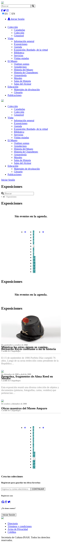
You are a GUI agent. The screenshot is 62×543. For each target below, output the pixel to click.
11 (34, 260)
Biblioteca (19, 52)
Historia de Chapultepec (26, 72)
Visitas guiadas (21, 58)
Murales (18, 78)
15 (34, 271)
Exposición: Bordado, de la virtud (31, 49)
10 (34, 257)
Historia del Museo (23, 69)
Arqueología (20, 75)
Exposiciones (20, 44)
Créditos (12, 532)
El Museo (12, 61)
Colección (13, 27)
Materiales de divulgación (27, 89)
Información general (24, 41)
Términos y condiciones (20, 526)
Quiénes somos (21, 64)
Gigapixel (19, 35)
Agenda (18, 47)
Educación (13, 86)
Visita (10, 38)
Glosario (18, 92)
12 (34, 263)
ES (6, 13)
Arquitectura (20, 66)
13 (34, 266)
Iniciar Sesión (17, 19)
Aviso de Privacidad (18, 529)
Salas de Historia (22, 81)
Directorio (13, 523)
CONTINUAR (38, 489)
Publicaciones (14, 95)
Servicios (18, 55)
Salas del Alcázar (22, 84)
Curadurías (19, 30)
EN (13, 13)
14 (34, 268)
